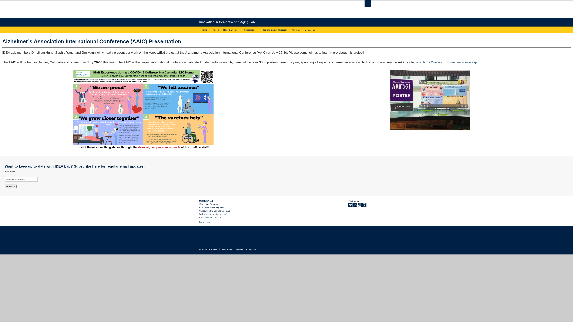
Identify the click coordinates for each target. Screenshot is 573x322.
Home (204, 30)
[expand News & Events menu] (240, 30)
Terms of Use (226, 249)
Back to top (204, 222)
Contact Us (310, 30)
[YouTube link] (360, 206)
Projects (215, 30)
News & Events (230, 30)
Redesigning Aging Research (273, 30)
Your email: (10, 171)
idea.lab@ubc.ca (213, 217)
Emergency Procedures (208, 249)
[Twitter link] (350, 206)
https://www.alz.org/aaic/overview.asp (450, 62)
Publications (249, 30)
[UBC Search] (368, 3)
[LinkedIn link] (355, 206)
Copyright (239, 249)
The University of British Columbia (205, 9)
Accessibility (251, 249)
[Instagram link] (364, 206)
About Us (296, 30)
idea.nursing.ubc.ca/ (217, 214)
